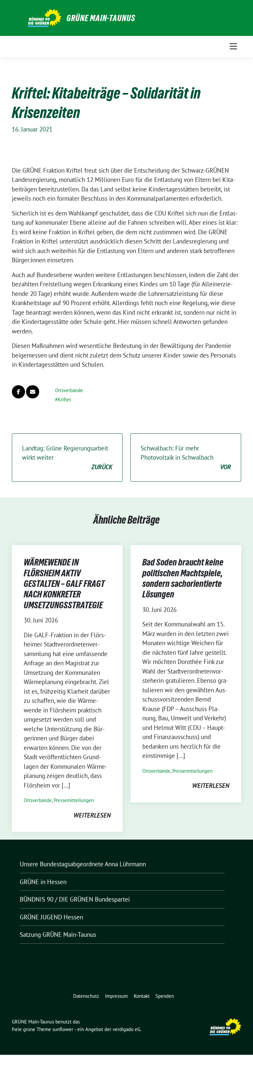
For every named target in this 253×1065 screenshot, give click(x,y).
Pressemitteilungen (74, 800)
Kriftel (64, 399)
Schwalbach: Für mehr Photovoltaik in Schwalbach (186, 457)
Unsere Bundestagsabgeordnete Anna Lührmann (83, 864)
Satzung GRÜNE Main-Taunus (58, 934)
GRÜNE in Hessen (43, 882)
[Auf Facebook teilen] (18, 391)
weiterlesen (92, 815)
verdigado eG (126, 1029)
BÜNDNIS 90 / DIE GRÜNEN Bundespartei (75, 899)
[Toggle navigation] (233, 46)
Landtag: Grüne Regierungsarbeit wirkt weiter (67, 457)
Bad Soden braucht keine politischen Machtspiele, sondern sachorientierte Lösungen (182, 578)
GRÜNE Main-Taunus (101, 18)
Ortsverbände (69, 390)
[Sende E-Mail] (32, 391)
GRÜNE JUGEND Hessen (51, 917)
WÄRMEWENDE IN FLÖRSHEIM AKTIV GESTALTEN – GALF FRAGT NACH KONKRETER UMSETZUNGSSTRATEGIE (64, 583)
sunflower (62, 1029)
